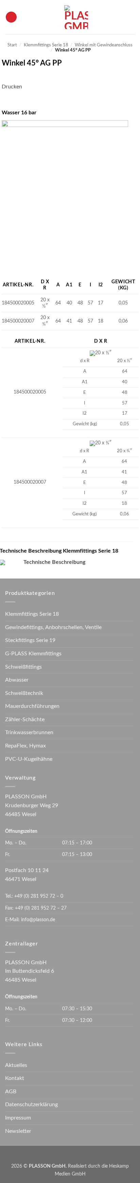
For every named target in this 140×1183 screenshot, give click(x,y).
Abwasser (17, 680)
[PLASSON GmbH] (76, 17)
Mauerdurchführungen (32, 706)
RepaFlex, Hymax (25, 746)
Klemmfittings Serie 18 (46, 45)
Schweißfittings (23, 667)
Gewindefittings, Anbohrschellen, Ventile (53, 627)
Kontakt (14, 1078)
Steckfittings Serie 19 (30, 640)
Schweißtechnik (24, 693)
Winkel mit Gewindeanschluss (104, 45)
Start (12, 45)
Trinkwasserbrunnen (29, 732)
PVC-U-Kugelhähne (28, 759)
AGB (10, 1091)
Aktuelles (16, 1065)
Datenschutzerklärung (31, 1104)
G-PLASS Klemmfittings (33, 653)
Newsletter (18, 1131)
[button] (11, 17)
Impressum (18, 1118)
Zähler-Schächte (25, 719)
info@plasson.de (38, 919)
